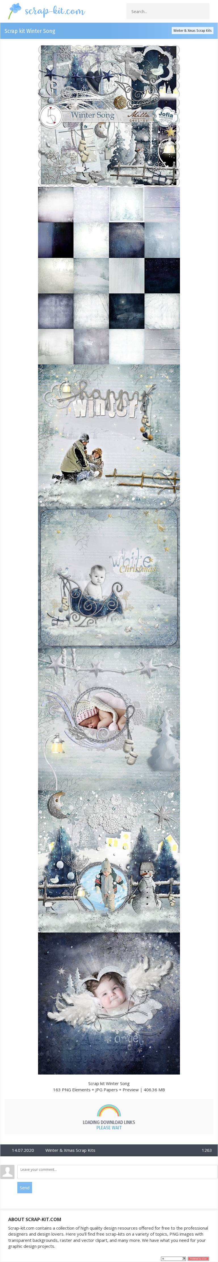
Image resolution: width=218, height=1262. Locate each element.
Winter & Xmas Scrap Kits (192, 30)
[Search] (203, 11)
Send (25, 1187)
